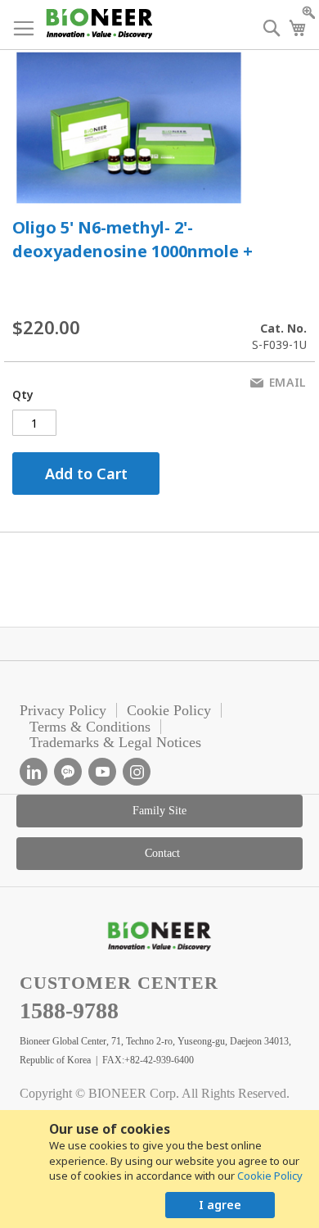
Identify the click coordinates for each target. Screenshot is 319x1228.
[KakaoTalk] (68, 772)
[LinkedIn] (33, 772)
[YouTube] (102, 772)
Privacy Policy (63, 710)
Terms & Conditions (90, 726)
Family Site (159, 810)
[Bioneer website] (98, 23)
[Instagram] (137, 772)
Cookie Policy (270, 1175)
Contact (162, 853)
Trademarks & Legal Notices (115, 742)
